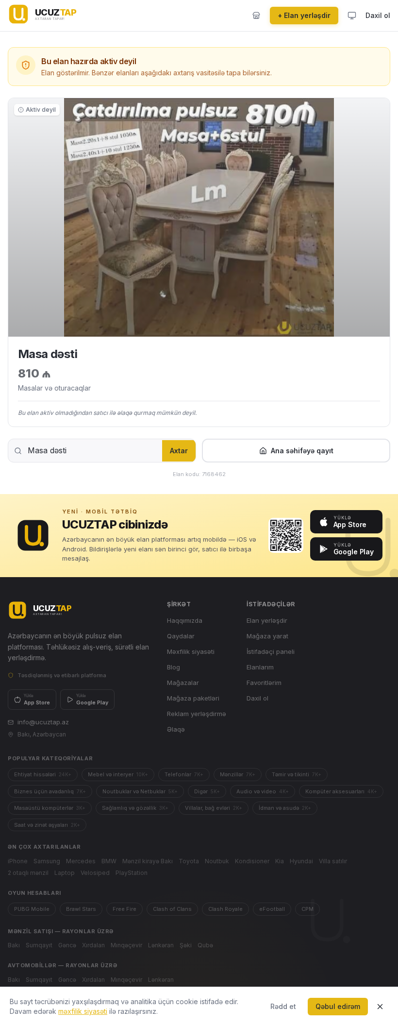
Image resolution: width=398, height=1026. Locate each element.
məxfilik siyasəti (82, 1011)
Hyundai (301, 861)
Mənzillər (237, 774)
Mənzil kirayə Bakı (147, 861)
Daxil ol (377, 15)
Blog (173, 667)
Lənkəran (161, 945)
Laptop (64, 872)
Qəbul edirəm (337, 1006)
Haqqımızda (184, 620)
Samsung (46, 861)
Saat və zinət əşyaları (47, 824)
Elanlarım (260, 667)
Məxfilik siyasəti (191, 651)
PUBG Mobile (32, 909)
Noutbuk (217, 861)
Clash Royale (225, 909)
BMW (108, 861)
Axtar (179, 450)
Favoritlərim (264, 682)
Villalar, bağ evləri (213, 807)
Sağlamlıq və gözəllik (135, 807)
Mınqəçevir (126, 945)
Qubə (205, 945)
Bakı (14, 945)
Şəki (186, 945)
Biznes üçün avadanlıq (50, 791)
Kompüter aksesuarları (341, 791)
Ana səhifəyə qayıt (302, 450)
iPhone (18, 861)
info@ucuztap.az (43, 722)
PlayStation (132, 872)
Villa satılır (333, 861)
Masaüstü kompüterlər (49, 807)
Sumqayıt (39, 945)
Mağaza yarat (267, 636)
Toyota (189, 861)
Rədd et (283, 1006)
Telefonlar (184, 774)
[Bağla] (380, 1006)
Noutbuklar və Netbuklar (140, 791)
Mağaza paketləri (193, 698)
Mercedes (81, 861)
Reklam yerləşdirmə (196, 714)
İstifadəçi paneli (271, 651)
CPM (307, 909)
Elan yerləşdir (267, 620)
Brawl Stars (81, 909)
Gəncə (67, 945)
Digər (207, 791)
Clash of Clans (172, 909)
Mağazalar (183, 682)
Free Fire (124, 909)
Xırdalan (93, 945)
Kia (279, 861)
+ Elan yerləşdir (304, 15)
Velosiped (95, 872)
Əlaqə (176, 729)
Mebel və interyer (118, 774)
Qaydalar (181, 636)
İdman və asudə (285, 807)
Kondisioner (252, 861)
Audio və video (262, 791)
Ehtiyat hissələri (42, 774)
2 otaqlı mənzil (28, 872)
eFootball (272, 909)
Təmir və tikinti (296, 774)
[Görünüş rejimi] (352, 15)
